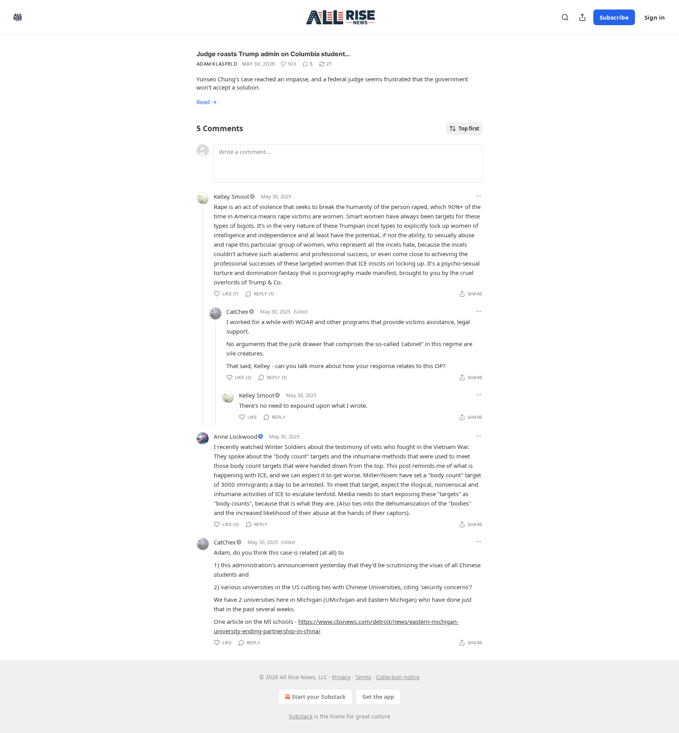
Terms (363, 677)
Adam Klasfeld (216, 64)
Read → (206, 102)
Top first (469, 128)
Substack (300, 716)
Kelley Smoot (231, 196)
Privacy (341, 677)
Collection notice (398, 677)
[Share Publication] (582, 17)
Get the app (378, 696)
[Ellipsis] (478, 196)
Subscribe (614, 17)
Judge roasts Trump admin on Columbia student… (273, 54)
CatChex (237, 311)
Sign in (654, 17)
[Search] (565, 17)
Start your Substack (319, 696)
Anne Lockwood (235, 436)
